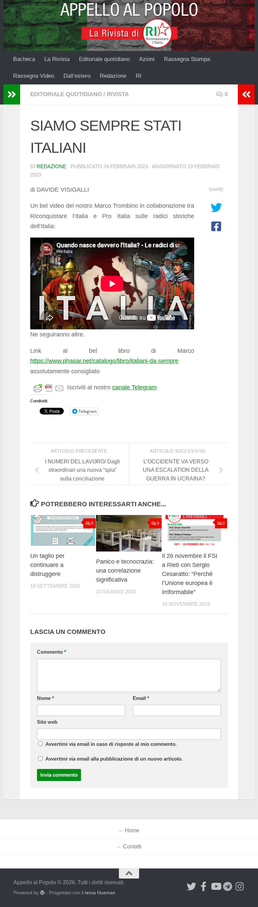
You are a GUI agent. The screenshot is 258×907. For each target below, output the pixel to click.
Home (132, 830)
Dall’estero (76, 76)
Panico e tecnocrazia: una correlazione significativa (125, 570)
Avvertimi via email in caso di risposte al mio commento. (111, 744)
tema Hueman (100, 892)
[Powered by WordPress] (42, 892)
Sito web (47, 722)
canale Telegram (134, 387)
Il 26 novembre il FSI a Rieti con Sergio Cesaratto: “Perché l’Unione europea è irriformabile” (189, 574)
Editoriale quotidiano (104, 59)
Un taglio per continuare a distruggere (47, 565)
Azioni (147, 59)
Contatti (132, 846)
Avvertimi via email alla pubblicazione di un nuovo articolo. (114, 759)
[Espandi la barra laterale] (11, 94)
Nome (45, 698)
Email (141, 698)
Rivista (118, 94)
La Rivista (57, 59)
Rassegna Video (33, 76)
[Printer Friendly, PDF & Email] (48, 387)
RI (138, 76)
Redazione (113, 76)
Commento (51, 652)
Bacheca (24, 59)
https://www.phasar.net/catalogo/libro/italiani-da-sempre (104, 361)
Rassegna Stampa (187, 59)
